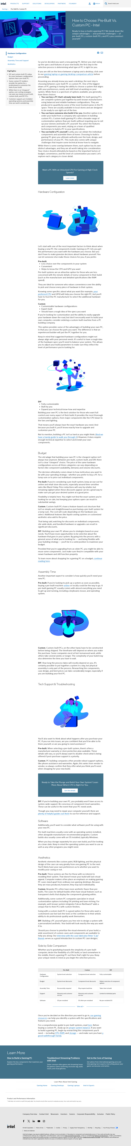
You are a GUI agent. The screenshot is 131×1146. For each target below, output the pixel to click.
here (90, 1025)
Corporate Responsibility (86, 1114)
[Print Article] (98, 52)
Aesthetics (11, 64)
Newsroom (55, 1114)
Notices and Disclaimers (101, 1135)
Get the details (69, 791)
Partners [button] (62, 4)
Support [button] (25, 4)
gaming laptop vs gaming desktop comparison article (68, 74)
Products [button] (14, 4)
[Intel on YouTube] (39, 1121)
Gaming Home (42, 1086)
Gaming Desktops (57, 1086)
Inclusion (100, 1114)
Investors (64, 1114)
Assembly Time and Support (18, 61)
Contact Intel (44, 1114)
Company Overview (30, 1114)
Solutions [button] (37, 4)
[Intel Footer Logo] (11, 1126)
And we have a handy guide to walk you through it (70, 435)
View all (80, 1006)
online (67, 585)
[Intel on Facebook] (23, 1121)
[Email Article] (101, 52)
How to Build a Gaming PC (19, 1058)
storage (72, 1033)
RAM (62, 1033)
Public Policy (110, 1114)
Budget (10, 57)
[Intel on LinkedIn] (34, 1121)
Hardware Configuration (17, 53)
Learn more (70, 178)
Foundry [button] (73, 4)
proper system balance (79, 1028)
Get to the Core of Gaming (99, 1058)
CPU (57, 1033)
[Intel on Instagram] (44, 1121)
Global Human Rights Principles (91, 1137)
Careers (72, 1114)
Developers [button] (50, 4)
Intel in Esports (88, 1086)
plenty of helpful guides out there (53, 813)
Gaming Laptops (74, 1086)
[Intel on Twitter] (28, 1121)
